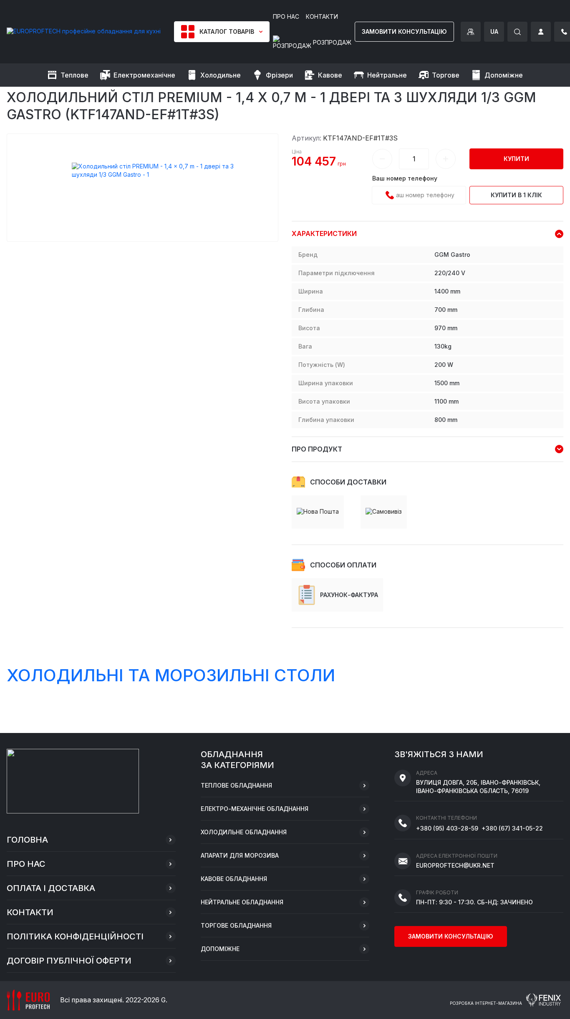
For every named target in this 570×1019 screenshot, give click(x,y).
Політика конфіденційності (75, 936)
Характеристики (324, 233)
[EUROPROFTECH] (84, 31)
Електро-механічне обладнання (254, 808)
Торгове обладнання (236, 925)
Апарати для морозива (240, 855)
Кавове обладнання (234, 878)
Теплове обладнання (236, 785)
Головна (27, 840)
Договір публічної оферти (69, 961)
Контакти (30, 912)
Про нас (26, 864)
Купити (516, 158)
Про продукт (317, 449)
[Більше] (446, 159)
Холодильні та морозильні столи (171, 675)
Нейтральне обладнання (242, 902)
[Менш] (382, 159)
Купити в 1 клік (516, 194)
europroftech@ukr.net (455, 865)
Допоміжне (220, 948)
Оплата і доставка (51, 888)
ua (494, 31)
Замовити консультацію (404, 31)
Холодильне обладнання (244, 832)
